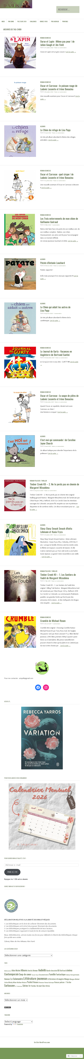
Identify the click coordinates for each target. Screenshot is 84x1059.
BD (58, 970)
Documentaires (44, 974)
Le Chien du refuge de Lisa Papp (55, 130)
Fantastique (61, 974)
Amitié (30, 970)
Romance (41, 982)
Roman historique (49, 982)
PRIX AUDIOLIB (55, 21)
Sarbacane (9, 985)
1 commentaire (56, 225)
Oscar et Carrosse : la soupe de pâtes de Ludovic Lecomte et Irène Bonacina (59, 397)
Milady (10, 982)
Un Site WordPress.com (42, 1042)
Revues (36, 982)
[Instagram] (46, 687)
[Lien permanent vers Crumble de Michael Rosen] (20, 647)
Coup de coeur (25, 974)
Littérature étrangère (55, 978)
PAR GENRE (11, 21)
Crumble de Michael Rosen (53, 621)
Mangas (72, 979)
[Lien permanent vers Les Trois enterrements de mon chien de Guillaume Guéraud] (20, 245)
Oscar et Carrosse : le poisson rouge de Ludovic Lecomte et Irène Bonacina (58, 87)
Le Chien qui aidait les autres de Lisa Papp (55, 308)
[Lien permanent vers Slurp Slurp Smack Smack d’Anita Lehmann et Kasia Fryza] (20, 555)
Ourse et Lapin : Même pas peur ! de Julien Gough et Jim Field (57, 43)
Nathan (19, 982)
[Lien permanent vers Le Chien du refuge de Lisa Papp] (20, 156)
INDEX (3, 21)
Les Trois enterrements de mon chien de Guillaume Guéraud (59, 220)
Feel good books (75, 975)
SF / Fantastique (18, 986)
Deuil (37, 975)
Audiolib (42, 970)
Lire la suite (71, 52)
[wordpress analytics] (7, 1008)
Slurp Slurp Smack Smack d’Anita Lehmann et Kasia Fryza (56, 530)
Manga (66, 978)
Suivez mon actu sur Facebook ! (14, 886)
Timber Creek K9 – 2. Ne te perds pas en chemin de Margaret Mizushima (54, 485)
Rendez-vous (44, 21)
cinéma (69, 970)
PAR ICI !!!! (12, 872)
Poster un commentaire (60, 47)
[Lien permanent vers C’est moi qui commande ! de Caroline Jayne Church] (20, 466)
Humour (7, 978)
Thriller (33, 985)
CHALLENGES (33, 21)
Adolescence (7, 971)
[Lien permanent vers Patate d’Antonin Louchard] (20, 289)
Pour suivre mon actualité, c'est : (15, 858)
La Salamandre (16, 978)
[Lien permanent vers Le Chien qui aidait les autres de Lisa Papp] (20, 333)
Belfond (63, 970)
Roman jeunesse (45, 38)
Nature (24, 982)
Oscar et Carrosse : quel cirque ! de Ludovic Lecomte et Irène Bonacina (57, 176)
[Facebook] (38, 687)
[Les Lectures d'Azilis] (29, 8)
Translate (20, 1024)
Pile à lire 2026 (21, 21)
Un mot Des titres (43, 985)
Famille (52, 974)
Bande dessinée (51, 970)
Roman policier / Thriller (38, 481)
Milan (14, 982)
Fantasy (68, 975)
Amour (35, 970)
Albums (42, 126)
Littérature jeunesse (35, 978)
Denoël (33, 975)
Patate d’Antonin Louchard (52, 263)
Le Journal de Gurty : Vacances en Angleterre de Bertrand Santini (56, 353)
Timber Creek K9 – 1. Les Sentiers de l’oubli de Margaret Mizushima (58, 576)
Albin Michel (15, 970)
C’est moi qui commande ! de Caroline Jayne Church (57, 441)
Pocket (30, 982)
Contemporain (11, 974)
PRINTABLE (65, 21)
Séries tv (26, 985)
